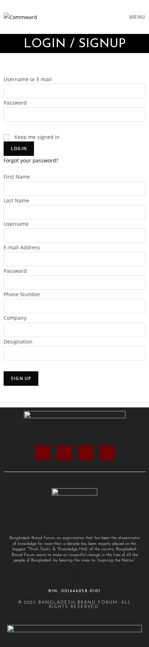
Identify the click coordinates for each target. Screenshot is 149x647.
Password (15, 102)
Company (15, 317)
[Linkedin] (85, 452)
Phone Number (22, 294)
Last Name (16, 200)
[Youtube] (107, 452)
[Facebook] (42, 452)
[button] (74, 577)
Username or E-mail (28, 79)
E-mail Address (22, 247)
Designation (18, 341)
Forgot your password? (31, 160)
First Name (17, 176)
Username (16, 223)
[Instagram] (63, 452)
